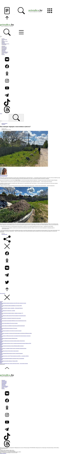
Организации (4, 44)
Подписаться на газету (5, 43)
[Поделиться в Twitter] (30, 282)
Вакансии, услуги (5, 41)
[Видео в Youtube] (30, 88)
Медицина (3, 50)
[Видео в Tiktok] (30, 102)
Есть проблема (4, 48)
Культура (3, 54)
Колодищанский (4, 234)
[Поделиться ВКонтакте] (30, 267)
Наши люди (4, 51)
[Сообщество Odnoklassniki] (30, 73)
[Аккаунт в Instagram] (30, 80)
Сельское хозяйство (5, 386)
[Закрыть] (0, 37)
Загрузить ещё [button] (2, 364)
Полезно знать (4, 47)
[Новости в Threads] (30, 109)
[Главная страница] (7, 28)
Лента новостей (4, 39)
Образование (4, 49)
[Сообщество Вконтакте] (30, 59)
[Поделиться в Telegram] (30, 275)
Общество (3, 46)
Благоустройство (4, 52)
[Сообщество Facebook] (30, 66)
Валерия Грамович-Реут (4, 175)
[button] (7, 35)
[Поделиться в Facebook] (30, 253)
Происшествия (4, 381)
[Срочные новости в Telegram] (30, 95)
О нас (3, 40)
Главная (3, 38)
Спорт (3, 53)
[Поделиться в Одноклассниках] (30, 260)
